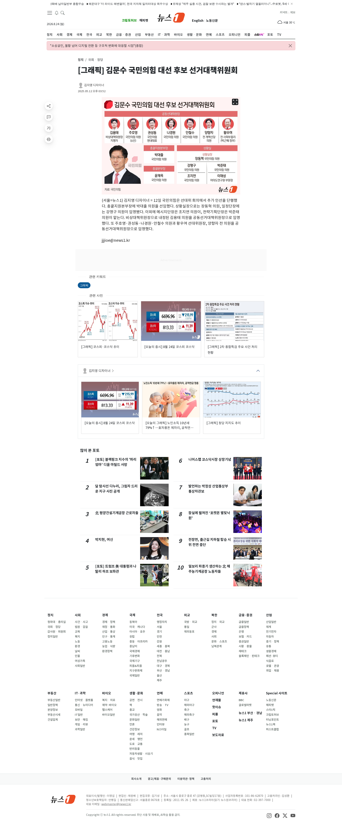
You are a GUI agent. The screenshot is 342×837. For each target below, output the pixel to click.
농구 (186, 724)
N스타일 (161, 729)
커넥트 (284, 12)
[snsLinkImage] (269, 815)
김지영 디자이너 (94, 85)
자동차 (270, 636)
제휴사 (243, 693)
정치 (50, 615)
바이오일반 (108, 715)
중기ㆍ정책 (272, 641)
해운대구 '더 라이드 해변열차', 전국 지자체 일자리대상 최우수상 (111, 3)
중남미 (133, 646)
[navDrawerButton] (50, 13)
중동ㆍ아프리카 (138, 641)
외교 (187, 615)
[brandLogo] (171, 17)
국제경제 (134, 651)
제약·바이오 (109, 705)
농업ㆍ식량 (108, 646)
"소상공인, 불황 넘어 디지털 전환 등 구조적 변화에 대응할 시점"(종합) (96, 46)
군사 (214, 627)
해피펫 (143, 20)
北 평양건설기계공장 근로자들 (116, 513)
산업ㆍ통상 (108, 631)
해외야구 (189, 705)
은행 (241, 631)
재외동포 (189, 631)
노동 (77, 641)
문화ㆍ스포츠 (219, 641)
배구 (186, 719)
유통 (268, 646)
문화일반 (134, 719)
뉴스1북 (270, 724)
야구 (186, 700)
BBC (241, 700)
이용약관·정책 (185, 779)
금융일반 (244, 622)
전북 (159, 656)
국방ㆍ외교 (190, 622)
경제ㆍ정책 (108, 622)
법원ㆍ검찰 (81, 627)
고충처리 (206, 779)
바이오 (106, 693)
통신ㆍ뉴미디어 (84, 705)
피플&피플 (135, 666)
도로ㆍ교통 (135, 744)
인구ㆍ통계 (108, 636)
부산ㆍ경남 (163, 670)
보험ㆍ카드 (245, 636)
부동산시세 (54, 715)
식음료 (270, 661)
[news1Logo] (63, 799)
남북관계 (216, 646)
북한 (214, 615)
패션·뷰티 (272, 656)
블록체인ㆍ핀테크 (249, 656)
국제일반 (134, 675)
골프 (186, 729)
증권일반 (244, 641)
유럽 (132, 636)
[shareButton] (49, 106)
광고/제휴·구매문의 (159, 779)
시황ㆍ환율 (245, 646)
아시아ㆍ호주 (137, 631)
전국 (160, 615)
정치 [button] (81, 60)
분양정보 (53, 710)
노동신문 (212, 21)
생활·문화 (136, 693)
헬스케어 (107, 710)
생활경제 (271, 651)
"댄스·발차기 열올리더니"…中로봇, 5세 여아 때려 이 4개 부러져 (261, 3)
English (197, 21)
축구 (186, 710)
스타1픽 (270, 710)
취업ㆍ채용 (272, 670)
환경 (77, 646)
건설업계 (53, 719)
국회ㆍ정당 (54, 627)
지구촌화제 (135, 670)
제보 (292, 12)
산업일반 (271, 622)
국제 (132, 615)
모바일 (79, 710)
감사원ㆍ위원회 (57, 631)
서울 (159, 627)
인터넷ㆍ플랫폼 (84, 700)
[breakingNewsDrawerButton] (57, 13)
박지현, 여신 (104, 539)
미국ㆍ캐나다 (137, 627)
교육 (77, 631)
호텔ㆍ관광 (272, 666)
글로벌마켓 (245, 705)
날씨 (77, 651)
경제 (105, 615)
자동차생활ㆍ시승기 (141, 753)
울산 (159, 675)
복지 (77, 636)
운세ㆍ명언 (135, 739)
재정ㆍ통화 (108, 627)
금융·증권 (245, 615)
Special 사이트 (276, 693)
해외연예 (162, 719)
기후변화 (134, 656)
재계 (268, 627)
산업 (269, 615)
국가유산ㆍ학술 (138, 715)
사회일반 (80, 666)
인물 (77, 656)
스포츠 (188, 693)
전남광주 (162, 661)
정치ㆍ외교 (217, 622)
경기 (159, 631)
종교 (132, 710)
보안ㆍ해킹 (81, 719)
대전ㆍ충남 (163, 651)
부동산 (52, 693)
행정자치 (162, 622)
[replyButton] (49, 117)
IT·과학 (80, 693)
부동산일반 (54, 700)
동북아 (133, 622)
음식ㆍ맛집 (135, 758)
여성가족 (80, 661)
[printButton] (49, 139)
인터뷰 (160, 724)
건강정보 (134, 729)
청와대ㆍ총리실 (57, 622)
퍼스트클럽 (272, 729)
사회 (78, 615)
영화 (159, 710)
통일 (186, 627)
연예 (160, 693)
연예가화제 (163, 700)
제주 (159, 680)
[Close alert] (290, 46)
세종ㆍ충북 (163, 646)
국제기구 (134, 661)
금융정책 (244, 627)
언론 (132, 724)
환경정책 (107, 651)
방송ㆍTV (162, 705)
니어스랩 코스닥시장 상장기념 (209, 459)
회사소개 (136, 779)
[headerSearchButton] (63, 13)
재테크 (242, 651)
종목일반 (189, 734)
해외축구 (189, 715)
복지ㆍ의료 (108, 700)
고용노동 (107, 641)
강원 (159, 641)
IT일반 (79, 715)
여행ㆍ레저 (135, 734)
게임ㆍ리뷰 (81, 724)
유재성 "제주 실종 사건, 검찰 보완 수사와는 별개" (187, 3)
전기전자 (271, 631)
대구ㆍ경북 (163, 666)
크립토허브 (129, 20)
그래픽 (84, 285)
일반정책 (53, 705)
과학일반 (80, 729)
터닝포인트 (272, 719)
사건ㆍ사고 (81, 622)
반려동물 (134, 749)
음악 (159, 715)
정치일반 (53, 636)
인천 (159, 636)
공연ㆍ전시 (135, 700)
